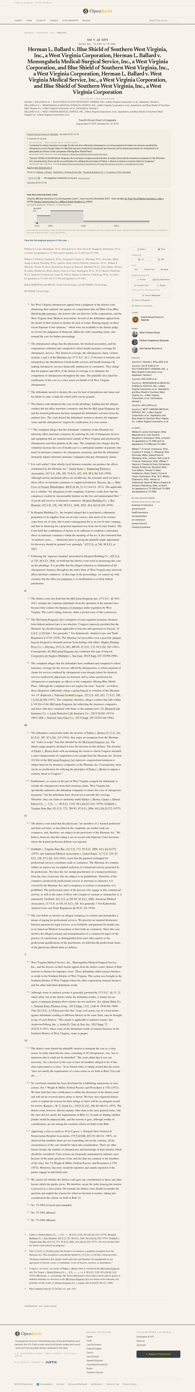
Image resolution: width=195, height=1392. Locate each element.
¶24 (28, 1212)
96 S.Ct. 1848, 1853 (75, 505)
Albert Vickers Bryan (149, 332)
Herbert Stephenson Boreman (154, 340)
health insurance (48, 313)
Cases (18, 20)
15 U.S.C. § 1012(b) (43, 1250)
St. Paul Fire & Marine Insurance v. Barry (144, 198)
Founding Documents (97, 1364)
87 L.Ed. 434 (50, 858)
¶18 (28, 992)
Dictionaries (70, 20)
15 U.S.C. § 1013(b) (91, 1254)
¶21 (28, 1131)
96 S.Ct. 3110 (67, 803)
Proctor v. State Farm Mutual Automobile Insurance (84, 154)
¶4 (29, 403)
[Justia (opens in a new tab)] (51, 1362)
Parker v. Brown (44, 172)
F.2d (52, 33)
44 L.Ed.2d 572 (103, 808)
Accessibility (45, 1384)
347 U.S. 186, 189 (56, 473)
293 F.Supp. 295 (84, 717)
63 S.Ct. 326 (71, 903)
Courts (41, 20)
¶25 (28, 1219)
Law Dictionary (94, 1344)
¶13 (28, 781)
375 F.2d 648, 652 (81, 1136)
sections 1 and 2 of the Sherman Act (51, 357)
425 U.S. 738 (64, 1238)
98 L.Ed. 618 (96, 473)
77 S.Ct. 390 (113, 695)
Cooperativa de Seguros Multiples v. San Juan (56, 655)
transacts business (51, 1001)
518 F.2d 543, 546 (84, 1105)
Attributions (96, 1384)
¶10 (28, 619)
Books (86, 20)
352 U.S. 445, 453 (94, 695)
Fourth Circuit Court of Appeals (97, 120)
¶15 (28, 848)
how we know (84, 178)
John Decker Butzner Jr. (150, 348)
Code (29, 20)
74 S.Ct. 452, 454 (77, 473)
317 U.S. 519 (106, 853)
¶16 (28, 915)
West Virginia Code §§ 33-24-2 (44, 1288)
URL (136, 269)
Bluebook (164, 269)
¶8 (29, 556)
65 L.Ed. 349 (103, 646)
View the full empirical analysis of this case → (46, 240)
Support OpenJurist (158, 1354)
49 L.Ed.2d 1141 (85, 803)
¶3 (29, 391)
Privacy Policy (129, 1384)
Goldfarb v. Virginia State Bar (67, 172)
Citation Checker (95, 1372)
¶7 (29, 512)
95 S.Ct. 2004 (85, 808)
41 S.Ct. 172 (88, 646)
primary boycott (139, 523)
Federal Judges (94, 1348)
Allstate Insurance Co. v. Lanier (69, 1282)
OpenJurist (29, 33)
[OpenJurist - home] (97, 11)
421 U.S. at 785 (64, 899)
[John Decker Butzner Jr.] (135, 350)
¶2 (29, 343)
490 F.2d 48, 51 (74, 487)
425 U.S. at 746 (93, 544)
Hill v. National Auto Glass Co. (56, 717)
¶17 (28, 962)
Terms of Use (112, 1384)
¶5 (29, 429)
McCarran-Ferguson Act (106, 408)
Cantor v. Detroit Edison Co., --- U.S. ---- (48, 1234)
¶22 (28, 1179)
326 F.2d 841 (98, 713)
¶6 (29, 464)
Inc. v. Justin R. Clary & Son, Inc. (71, 1024)
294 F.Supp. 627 (93, 655)
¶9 (29, 598)
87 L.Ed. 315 (54, 737)
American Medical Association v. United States (71, 853)
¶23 (28, 1205)
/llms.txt (140, 1341)
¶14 (28, 823)
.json (40, 1306)
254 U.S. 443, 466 (65, 646)
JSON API (141, 1345)
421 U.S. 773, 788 (63, 808)
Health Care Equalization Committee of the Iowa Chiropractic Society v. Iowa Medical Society (103, 164)
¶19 (28, 1048)
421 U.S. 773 (73, 849)
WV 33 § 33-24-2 (43, 168)
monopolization (139, 516)
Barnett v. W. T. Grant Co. (58, 1105)
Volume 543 (42, 33)
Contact (60, 1384)
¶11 (28, 663)
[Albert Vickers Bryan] (135, 334)
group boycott (80, 690)
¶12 (28, 732)
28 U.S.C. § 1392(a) (48, 1010)
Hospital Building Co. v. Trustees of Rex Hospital (107, 172)
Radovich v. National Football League (62, 695)
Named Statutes (95, 1360)
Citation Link (149, 269)
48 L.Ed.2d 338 (96, 505)
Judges (54, 20)
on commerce (64, 579)
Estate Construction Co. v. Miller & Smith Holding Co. (60, 202)
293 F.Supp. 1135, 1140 (82, 1006)
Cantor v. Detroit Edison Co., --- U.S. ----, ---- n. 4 (61, 1272)
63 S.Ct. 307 (38, 737)
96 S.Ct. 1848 (47, 560)
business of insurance (71, 607)
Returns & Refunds (77, 1384)
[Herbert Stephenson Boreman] (135, 342)
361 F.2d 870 (92, 1282)
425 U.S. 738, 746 (52, 505)
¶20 (28, 1082)
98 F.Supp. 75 (99, 1024)
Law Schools (93, 1356)
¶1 (29, 304)
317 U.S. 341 (113, 733)
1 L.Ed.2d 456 (39, 699)
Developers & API (145, 1336)
